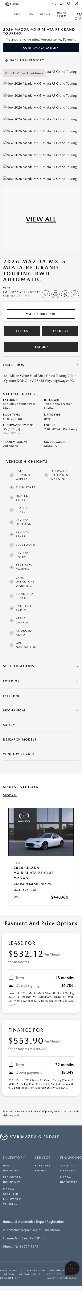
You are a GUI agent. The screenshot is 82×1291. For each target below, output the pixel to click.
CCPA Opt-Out (10, 1278)
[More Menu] (5, 14)
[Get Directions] (61, 4)
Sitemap (9, 1274)
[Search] (69, 4)
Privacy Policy (11, 1270)
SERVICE (42, 1158)
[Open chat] (72, 1268)
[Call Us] (54, 4)
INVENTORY (14, 1158)
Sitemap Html (28, 1274)
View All (10, 795)
